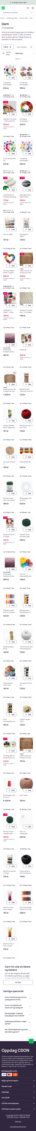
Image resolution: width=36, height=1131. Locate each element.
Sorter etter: (8, 53)
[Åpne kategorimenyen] (32, 8)
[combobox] (18, 12)
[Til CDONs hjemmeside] (3, 8)
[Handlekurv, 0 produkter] (28, 8)
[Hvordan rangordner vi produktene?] (3, 53)
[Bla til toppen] (31, 1071)
